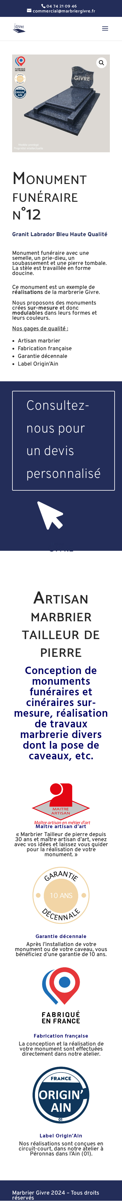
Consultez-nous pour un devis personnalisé (63, 440)
